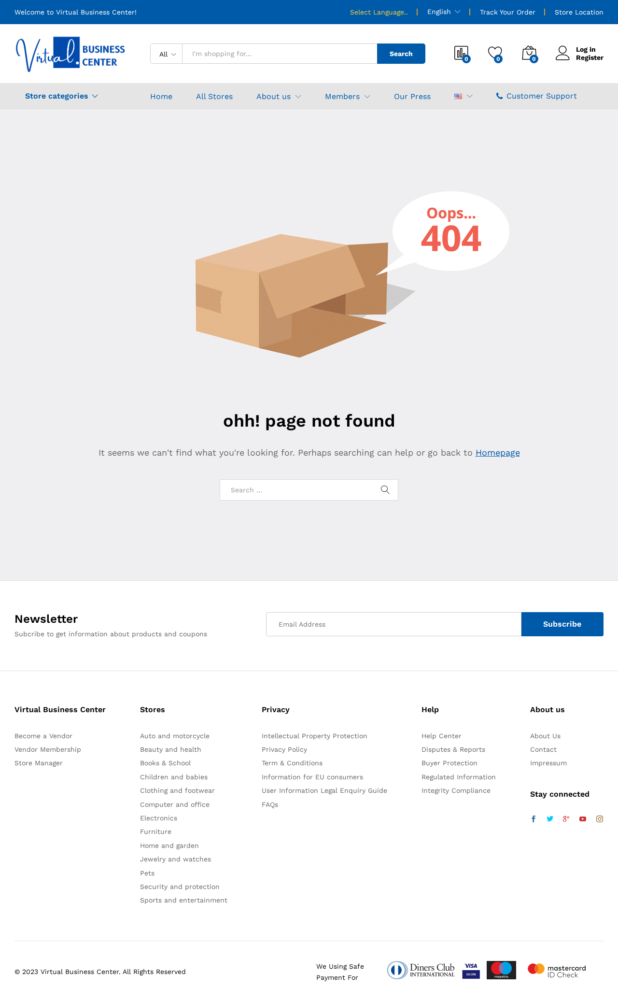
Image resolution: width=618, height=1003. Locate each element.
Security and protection (180, 886)
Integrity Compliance (456, 790)
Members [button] (342, 96)
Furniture (155, 831)
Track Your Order (507, 12)
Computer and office (175, 804)
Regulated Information (458, 777)
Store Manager (38, 763)
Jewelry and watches (175, 859)
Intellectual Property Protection (314, 736)
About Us (545, 736)
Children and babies (174, 777)
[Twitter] (550, 819)
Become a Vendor (43, 736)
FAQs (270, 804)
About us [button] (273, 96)
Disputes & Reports (453, 749)
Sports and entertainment (183, 900)
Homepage (498, 452)
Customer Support (541, 96)
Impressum (548, 763)
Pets (147, 873)
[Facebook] (533, 819)
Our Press (412, 96)
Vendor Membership (47, 749)
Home (161, 96)
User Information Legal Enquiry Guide (324, 790)
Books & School (165, 763)
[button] (458, 96)
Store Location (579, 12)
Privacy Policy (284, 749)
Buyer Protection (449, 763)
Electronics (158, 818)
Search (401, 53)
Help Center (441, 736)
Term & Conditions (292, 763)
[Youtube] (583, 819)
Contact (543, 749)
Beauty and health (170, 749)
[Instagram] (599, 819)
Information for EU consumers (312, 777)
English (439, 11)
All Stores (214, 96)
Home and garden (169, 845)
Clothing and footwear (177, 790)
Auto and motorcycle (175, 736)
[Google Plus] (566, 819)
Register (590, 57)
